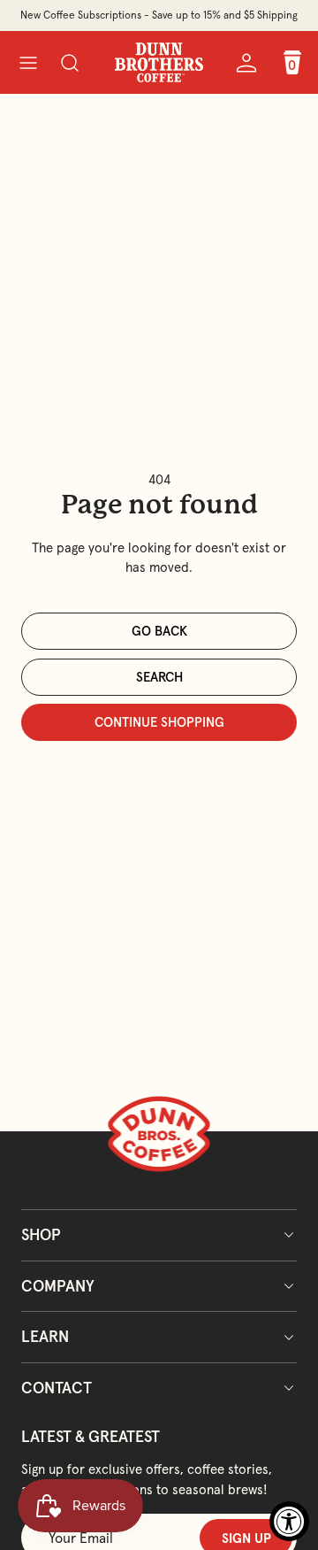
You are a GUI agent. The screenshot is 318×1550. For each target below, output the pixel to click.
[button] (28, 62)
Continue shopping (159, 721)
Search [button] (159, 676)
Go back (159, 630)
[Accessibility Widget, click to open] (289, 1521)
